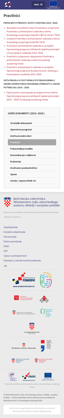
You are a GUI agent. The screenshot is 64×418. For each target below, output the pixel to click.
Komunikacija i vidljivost (23, 155)
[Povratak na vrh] (5, 266)
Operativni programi (21, 129)
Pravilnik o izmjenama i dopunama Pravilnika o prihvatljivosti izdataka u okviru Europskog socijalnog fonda (30, 60)
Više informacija (45, 411)
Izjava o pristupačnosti (15, 255)
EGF (6, 250)
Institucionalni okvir (21, 135)
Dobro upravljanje (13, 241)
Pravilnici (15, 142)
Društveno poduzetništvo (23, 167)
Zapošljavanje (11, 227)
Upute (13, 174)
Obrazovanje (10, 236)
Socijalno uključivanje (14, 231)
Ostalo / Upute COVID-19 (23, 180)
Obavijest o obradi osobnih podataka (22, 260)
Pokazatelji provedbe (21, 148)
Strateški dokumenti (21, 123)
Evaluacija (15, 161)
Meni (36, 4)
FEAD (6, 246)
